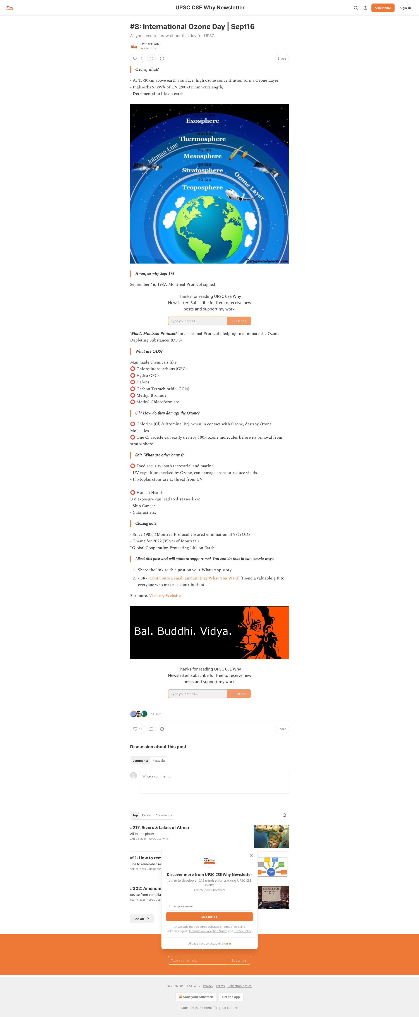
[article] (209, 836)
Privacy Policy (242, 931)
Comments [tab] (140, 761)
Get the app (231, 997)
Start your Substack (198, 997)
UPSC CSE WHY (150, 44)
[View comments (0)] (151, 58)
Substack (187, 1008)
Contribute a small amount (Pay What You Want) (193, 578)
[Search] (355, 7)
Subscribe (383, 8)
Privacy (208, 986)
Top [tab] (135, 815)
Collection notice (239, 986)
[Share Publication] (365, 7)
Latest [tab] (146, 815)
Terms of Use (230, 927)
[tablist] (149, 760)
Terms (220, 986)
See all (139, 919)
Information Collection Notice (208, 931)
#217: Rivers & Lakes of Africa (159, 827)
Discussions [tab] (163, 815)
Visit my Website (165, 596)
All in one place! (142, 833)
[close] (251, 855)
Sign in (405, 8)
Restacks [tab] (159, 761)
